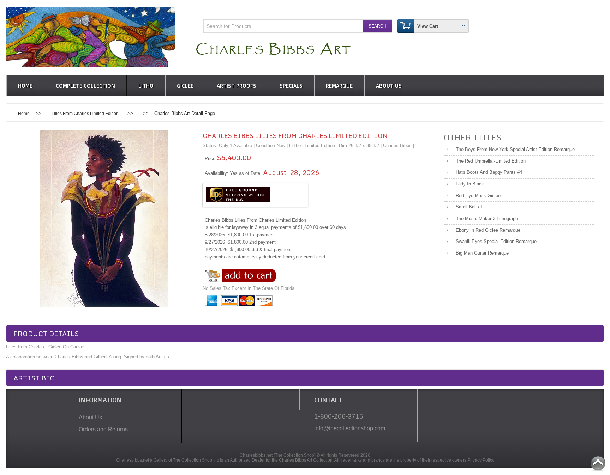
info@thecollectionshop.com (349, 428)
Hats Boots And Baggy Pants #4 (489, 172)
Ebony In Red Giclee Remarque (488, 230)
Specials (291, 86)
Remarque (339, 86)
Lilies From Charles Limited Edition (85, 113)
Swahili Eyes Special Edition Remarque (496, 241)
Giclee (185, 86)
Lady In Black (470, 184)
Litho (146, 86)
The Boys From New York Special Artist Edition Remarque (515, 149)
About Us (389, 86)
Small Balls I (469, 206)
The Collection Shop (192, 460)
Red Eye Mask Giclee (478, 195)
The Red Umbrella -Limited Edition (491, 161)
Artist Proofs (236, 86)
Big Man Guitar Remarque (482, 253)
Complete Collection (85, 86)
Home (25, 86)
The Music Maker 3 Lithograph (487, 218)
